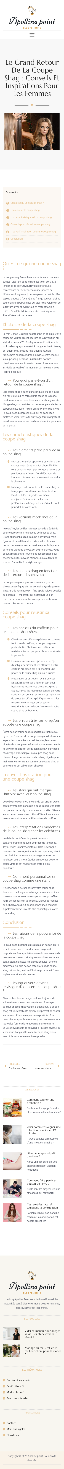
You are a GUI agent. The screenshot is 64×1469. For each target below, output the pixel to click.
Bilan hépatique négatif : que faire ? (42, 1154)
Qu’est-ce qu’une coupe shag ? (27, 202)
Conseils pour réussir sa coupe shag (30, 224)
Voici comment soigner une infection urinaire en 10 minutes (44, 1130)
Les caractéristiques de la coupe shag (31, 217)
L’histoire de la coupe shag (25, 210)
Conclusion (16, 238)
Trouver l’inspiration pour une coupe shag (33, 231)
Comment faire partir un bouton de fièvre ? (42, 1182)
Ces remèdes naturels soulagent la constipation (42, 1206)
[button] (32, 35)
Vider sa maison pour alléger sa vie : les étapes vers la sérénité (42, 1334)
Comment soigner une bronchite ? (40, 1101)
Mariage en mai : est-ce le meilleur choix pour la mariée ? (43, 1351)
